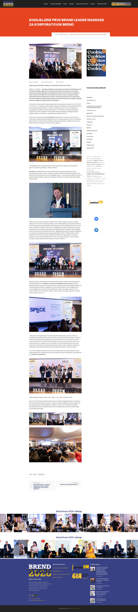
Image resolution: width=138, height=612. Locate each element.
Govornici (92, 4)
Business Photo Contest (82, 4)
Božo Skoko (98, 158)
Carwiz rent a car (91, 110)
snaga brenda (100, 181)
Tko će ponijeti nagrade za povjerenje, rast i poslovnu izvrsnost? (102, 580)
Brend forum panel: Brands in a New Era (102, 586)
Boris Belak (93, 158)
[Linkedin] (33, 595)
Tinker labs (90, 122)
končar (97, 178)
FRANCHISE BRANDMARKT (96, 174)
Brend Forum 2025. (102, 4)
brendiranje (98, 164)
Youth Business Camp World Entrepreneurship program (94, 107)
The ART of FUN (91, 119)
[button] (2, 523)
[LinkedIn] (96, 230)
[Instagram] (35, 595)
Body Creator (90, 148)
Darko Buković (99, 166)
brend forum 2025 (92, 162)
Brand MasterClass (90, 160)
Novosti (65, 4)
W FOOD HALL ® (91, 100)
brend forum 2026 (91, 164)
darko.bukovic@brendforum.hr (38, 600)
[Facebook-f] (30, 595)
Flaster (89, 103)
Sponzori (72, 4)
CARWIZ (88, 166)
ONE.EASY (77, 608)
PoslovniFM (71, 608)
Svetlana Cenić (89, 183)
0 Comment (61, 82)
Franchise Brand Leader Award (93, 172)
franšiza (89, 176)
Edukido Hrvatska (99, 168)
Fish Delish (90, 139)
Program (46, 4)
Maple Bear (90, 113)
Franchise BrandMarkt (55, 4)
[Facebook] (96, 219)
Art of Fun (92, 156)
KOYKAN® (89, 133)
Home (56, 34)
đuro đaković (89, 185)
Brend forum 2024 (48, 82)
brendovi (103, 164)
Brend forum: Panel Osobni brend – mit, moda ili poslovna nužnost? (102, 593)
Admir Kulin (89, 156)
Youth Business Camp (100, 183)
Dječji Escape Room (92, 130)
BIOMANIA (89, 97)
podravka (88, 181)
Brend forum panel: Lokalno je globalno (101, 599)
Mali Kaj (89, 127)
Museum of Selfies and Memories (95, 116)
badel (95, 156)
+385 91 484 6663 (35, 598)
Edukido (89, 142)
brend (35, 474)
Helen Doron (90, 136)
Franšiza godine (94, 176)
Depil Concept (88, 168)
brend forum (100, 160)
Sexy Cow (89, 124)
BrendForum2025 (101, 162)
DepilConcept (90, 145)
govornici (99, 176)
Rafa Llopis (92, 181)
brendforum (41, 474)
